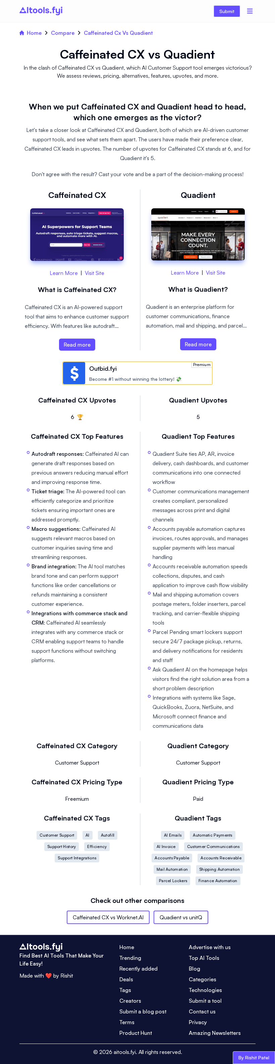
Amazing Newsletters (215, 1033)
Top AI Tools (204, 957)
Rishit (66, 975)
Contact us (202, 1011)
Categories (202, 979)
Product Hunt (135, 1033)
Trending (130, 957)
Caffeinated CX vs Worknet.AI (108, 917)
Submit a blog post (142, 1011)
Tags (125, 990)
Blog (194, 968)
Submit (226, 11)
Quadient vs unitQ (181, 917)
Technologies (205, 990)
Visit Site (94, 273)
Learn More (64, 273)
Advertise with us (210, 947)
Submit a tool (205, 1000)
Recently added (138, 968)
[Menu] (250, 11)
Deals (126, 979)
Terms (126, 1022)
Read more (77, 344)
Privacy (198, 1022)
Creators (130, 1000)
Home (34, 32)
